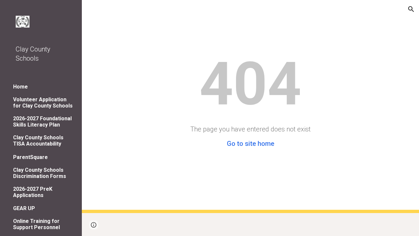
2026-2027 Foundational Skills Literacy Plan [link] (42, 121)
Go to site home (250, 144)
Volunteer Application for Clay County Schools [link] (43, 102)
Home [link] (20, 87)
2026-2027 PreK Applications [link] (32, 192)
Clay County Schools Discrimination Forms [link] (39, 173)
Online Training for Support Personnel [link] (36, 224)
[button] (411, 9)
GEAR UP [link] (24, 208)
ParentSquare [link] (30, 157)
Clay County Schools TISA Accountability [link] (38, 140)
